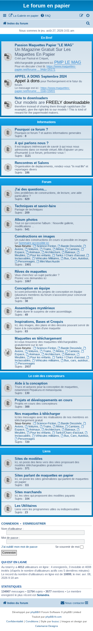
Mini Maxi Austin (50, 261)
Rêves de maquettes (31, 271)
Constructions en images (35, 236)
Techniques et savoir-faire (35, 206)
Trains (47, 249)
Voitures (33, 249)
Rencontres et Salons (32, 163)
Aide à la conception (31, 383)
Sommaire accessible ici (34, 242)
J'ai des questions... (31, 189)
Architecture (52, 252)
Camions (74, 249)
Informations (46, 122)
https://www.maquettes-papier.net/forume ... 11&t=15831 (42, 89)
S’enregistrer (34, 523)
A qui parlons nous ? (32, 143)
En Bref (46, 38)
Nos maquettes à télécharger (37, 414)
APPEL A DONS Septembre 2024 (41, 76)
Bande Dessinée (71, 246)
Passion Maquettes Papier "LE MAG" (44, 45)
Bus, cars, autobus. (76, 360)
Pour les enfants (40, 255)
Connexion (10, 523)
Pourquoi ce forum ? (31, 129)
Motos (60, 249)
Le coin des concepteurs (46, 376)
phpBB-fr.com (53, 616)
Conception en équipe (32, 288)
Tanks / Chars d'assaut (70, 255)
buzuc (55, 621)
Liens (47, 451)
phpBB (34, 612)
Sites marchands (28, 492)
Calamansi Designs (46, 626)
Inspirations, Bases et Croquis (39, 322)
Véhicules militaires (47, 360)
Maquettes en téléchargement (38, 338)
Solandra (43, 595)
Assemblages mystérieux (35, 308)
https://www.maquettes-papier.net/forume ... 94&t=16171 (45, 68)
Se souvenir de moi (67, 546)
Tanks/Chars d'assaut (69, 432)
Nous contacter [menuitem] (74, 603)
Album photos (26, 220)
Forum (46, 182)
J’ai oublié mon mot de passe (19, 546)
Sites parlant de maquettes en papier (44, 475)
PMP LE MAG (67, 62)
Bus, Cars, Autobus (76, 258)
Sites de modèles (28, 459)
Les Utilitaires (26, 506)
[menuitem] (23, 16)
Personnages (26, 261)
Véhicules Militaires (47, 258)
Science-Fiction (46, 246)
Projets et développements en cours (43, 400)
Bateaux (70, 252)
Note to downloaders (31, 98)
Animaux (34, 252)
